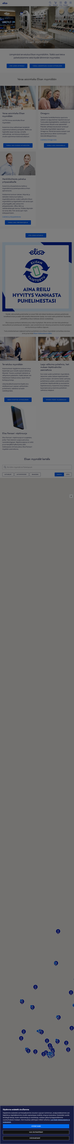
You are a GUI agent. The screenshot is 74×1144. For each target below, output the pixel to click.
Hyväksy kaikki (36, 1126)
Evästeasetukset (35, 1138)
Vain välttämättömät (36, 1132)
